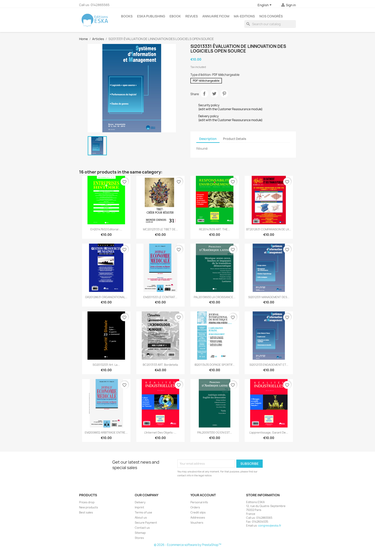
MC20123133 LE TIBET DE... (160, 229)
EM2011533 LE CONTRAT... (160, 297)
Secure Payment (146, 522)
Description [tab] (208, 139)
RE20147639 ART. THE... (214, 229)
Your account (203, 495)
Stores (139, 538)
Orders (195, 507)
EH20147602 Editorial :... (106, 229)
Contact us (142, 527)
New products (88, 507)
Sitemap (140, 533)
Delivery (140, 502)
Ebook (175, 16)
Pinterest (224, 93)
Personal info (199, 502)
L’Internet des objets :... (160, 432)
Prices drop (87, 502)
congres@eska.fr (269, 525)
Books (127, 16)
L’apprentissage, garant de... (268, 432)
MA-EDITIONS (244, 16)
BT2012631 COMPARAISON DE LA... (268, 229)
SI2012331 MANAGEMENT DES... (268, 297)
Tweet (214, 93)
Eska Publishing (151, 16)
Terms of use (143, 512)
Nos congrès (271, 16)
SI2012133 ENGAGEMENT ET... (268, 365)
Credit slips (198, 512)
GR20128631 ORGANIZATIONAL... (106, 297)
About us (141, 517)
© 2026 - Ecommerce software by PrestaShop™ (187, 545)
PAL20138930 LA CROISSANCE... (215, 297)
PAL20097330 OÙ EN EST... (214, 432)
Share (204, 93)
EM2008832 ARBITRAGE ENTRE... (106, 432)
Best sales (86, 512)
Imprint (139, 507)
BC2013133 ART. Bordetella (160, 365)
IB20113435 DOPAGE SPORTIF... (215, 365)
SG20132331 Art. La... (106, 365)
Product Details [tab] (234, 139)
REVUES (191, 16)
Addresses (197, 517)
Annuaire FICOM (215, 16)
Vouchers (196, 522)
